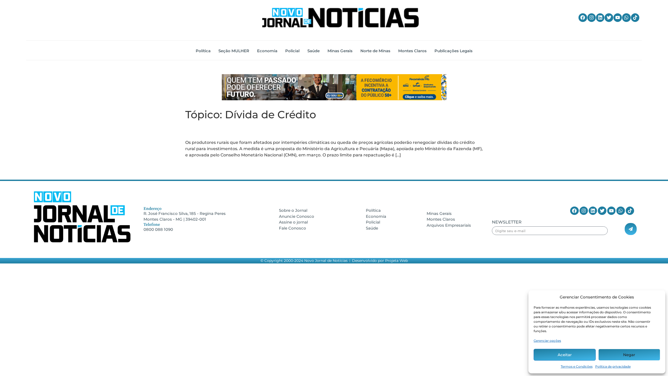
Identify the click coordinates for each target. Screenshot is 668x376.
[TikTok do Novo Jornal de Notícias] (635, 17)
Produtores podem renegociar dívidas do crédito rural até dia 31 (326, 130)
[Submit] (631, 229)
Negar (629, 354)
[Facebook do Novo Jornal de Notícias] (582, 17)
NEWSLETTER (507, 222)
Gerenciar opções (547, 341)
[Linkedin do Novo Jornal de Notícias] (600, 17)
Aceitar (565, 354)
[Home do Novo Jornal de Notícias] (340, 17)
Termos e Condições (577, 366)
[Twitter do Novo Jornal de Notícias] (609, 17)
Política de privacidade (613, 366)
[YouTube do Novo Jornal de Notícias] (617, 17)
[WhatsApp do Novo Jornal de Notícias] (626, 17)
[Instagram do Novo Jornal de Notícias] (591, 17)
